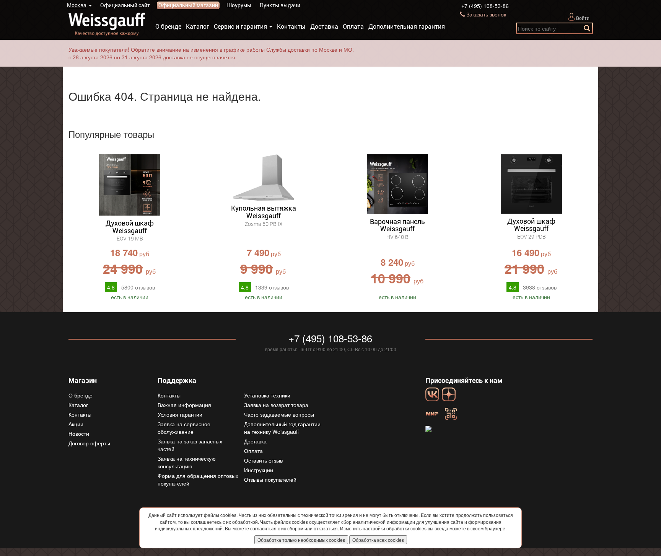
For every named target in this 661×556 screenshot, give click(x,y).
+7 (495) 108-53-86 (485, 6)
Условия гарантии (180, 414)
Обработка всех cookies (378, 539)
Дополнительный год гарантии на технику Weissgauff (282, 427)
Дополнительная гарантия (406, 26)
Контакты (291, 26)
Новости (78, 433)
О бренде (168, 26)
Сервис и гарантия (240, 26)
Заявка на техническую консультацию (187, 462)
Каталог (197, 26)
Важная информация (184, 405)
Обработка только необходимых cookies (301, 539)
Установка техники (267, 395)
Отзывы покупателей (270, 479)
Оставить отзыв (263, 460)
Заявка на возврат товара (276, 405)
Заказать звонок (486, 14)
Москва (76, 5)
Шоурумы (238, 5)
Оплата (353, 26)
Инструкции (258, 470)
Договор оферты (89, 443)
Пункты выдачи (280, 5)
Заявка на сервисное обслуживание (184, 427)
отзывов (138, 287)
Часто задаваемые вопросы (279, 414)
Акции (75, 424)
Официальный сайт (125, 5)
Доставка (324, 26)
